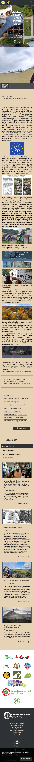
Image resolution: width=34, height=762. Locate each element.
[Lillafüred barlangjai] (27, 675)
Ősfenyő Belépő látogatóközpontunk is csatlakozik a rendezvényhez (17, 118)
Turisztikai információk (18, 405)
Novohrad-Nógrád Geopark (11, 398)
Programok (9, 96)
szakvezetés (22, 420)
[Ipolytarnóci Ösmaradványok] (17, 666)
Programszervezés (9, 402)
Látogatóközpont (9, 395)
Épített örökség (8, 417)
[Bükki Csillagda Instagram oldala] (17, 734)
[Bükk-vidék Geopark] (28, 666)
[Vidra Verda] (17, 683)
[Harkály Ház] (17, 675)
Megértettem (25, 759)
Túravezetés (7, 411)
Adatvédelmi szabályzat (7, 755)
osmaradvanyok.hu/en (10, 414)
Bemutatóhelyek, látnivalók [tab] (11, 454)
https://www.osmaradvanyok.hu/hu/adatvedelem (17, 371)
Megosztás (23, 428)
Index (3, 96)
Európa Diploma (20, 417)
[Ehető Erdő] (17, 701)
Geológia (19, 402)
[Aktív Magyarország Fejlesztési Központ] (9, 657)
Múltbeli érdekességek (10, 420)
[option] (17, 47)
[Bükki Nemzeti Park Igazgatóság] (17, 692)
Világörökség (22, 414)
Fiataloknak (17, 411)
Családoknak (24, 398)
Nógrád (6, 408)
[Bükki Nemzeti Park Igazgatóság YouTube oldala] (19, 734)
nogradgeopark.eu (16, 408)
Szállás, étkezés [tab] (8, 458)
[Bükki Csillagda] (6, 666)
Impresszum (17, 732)
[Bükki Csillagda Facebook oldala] (14, 734)
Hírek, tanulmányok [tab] (8, 446)
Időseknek (7, 405)
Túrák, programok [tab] (8, 450)
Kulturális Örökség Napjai (11, 107)
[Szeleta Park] (7, 675)
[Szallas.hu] (22, 657)
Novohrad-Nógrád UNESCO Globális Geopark (17, 135)
